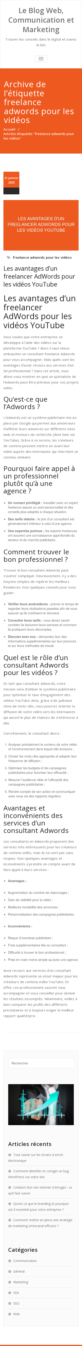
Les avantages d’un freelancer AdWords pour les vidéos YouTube (39, 276)
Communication (25, 1261)
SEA (16, 1293)
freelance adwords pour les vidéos (42, 257)
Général (19, 1271)
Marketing (20, 1282)
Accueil (9, 129)
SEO (16, 1303)
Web (16, 1314)
